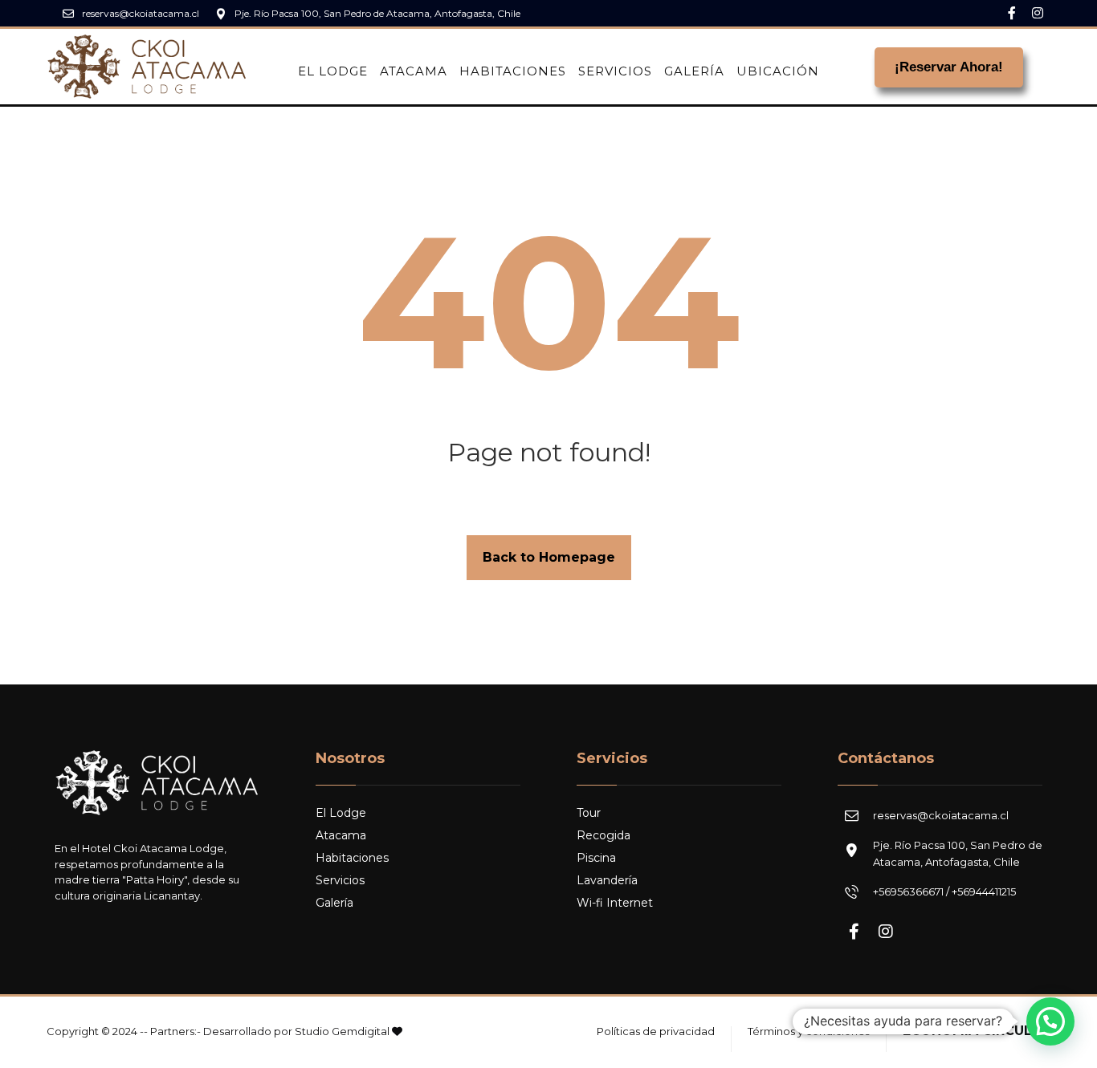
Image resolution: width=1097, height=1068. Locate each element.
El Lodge (341, 813)
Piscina (596, 858)
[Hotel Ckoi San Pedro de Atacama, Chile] (147, 66)
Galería (334, 902)
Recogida (603, 835)
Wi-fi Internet (615, 902)
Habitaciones (352, 858)
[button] (1050, 1021)
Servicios (340, 880)
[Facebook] (1012, 13)
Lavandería (607, 880)
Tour (589, 813)
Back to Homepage (549, 557)
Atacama (341, 835)
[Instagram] (1037, 13)
